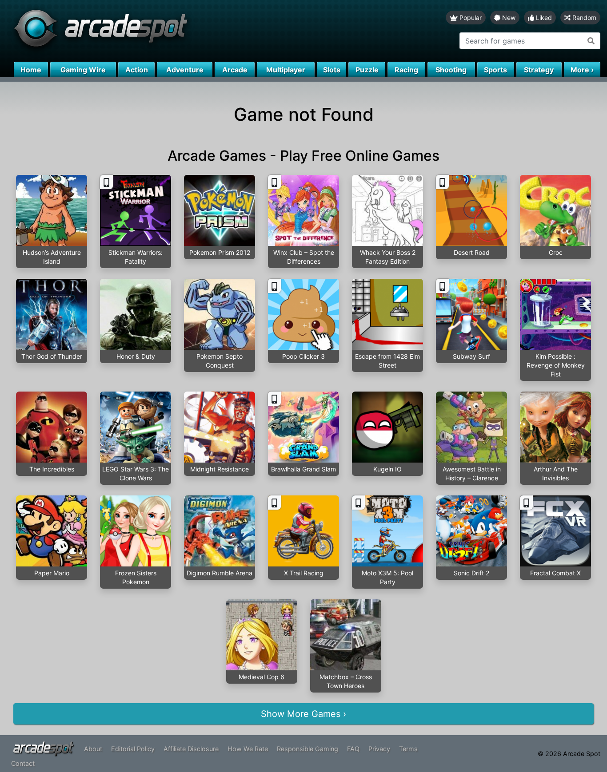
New (507, 17)
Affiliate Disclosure (191, 748)
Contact (23, 763)
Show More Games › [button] (303, 714)
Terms (408, 748)
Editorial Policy (133, 748)
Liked (543, 17)
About (93, 748)
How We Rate (248, 748)
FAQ (353, 748)
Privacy (379, 748)
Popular (470, 17)
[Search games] (591, 40)
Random (583, 17)
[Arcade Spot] (152, 31)
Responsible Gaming (307, 748)
